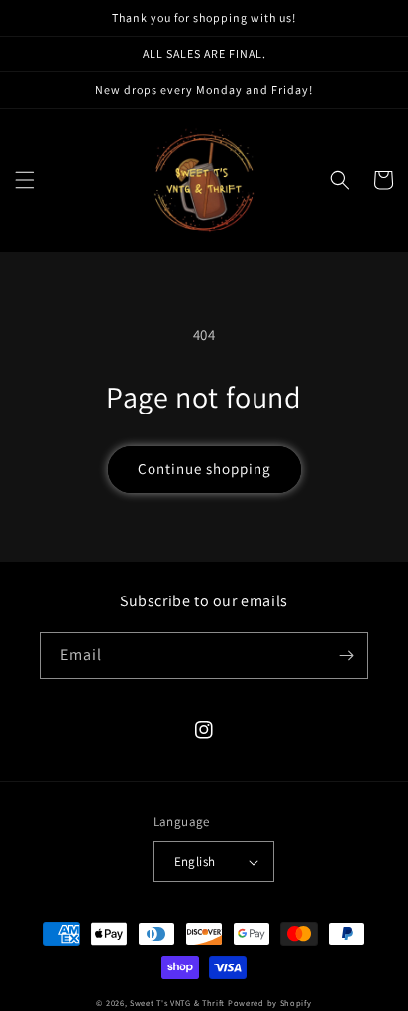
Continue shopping (204, 468)
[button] (25, 180)
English (195, 861)
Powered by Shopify (270, 1002)
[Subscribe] (345, 655)
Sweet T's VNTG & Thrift (177, 1002)
